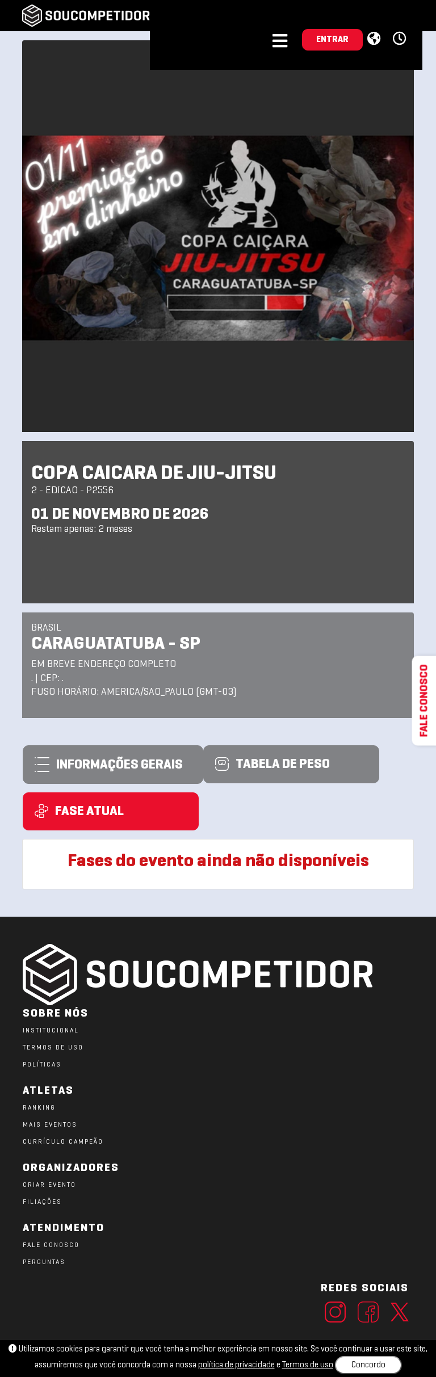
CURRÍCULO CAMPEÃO (63, 1142)
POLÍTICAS (42, 1065)
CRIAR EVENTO (49, 1185)
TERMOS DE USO (53, 1048)
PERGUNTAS (44, 1262)
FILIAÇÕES (42, 1202)
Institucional (51, 1031)
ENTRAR (332, 40)
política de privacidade (236, 1365)
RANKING (39, 1108)
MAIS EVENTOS (50, 1125)
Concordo (368, 1365)
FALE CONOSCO (51, 1245)
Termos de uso (307, 1365)
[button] (401, 39)
